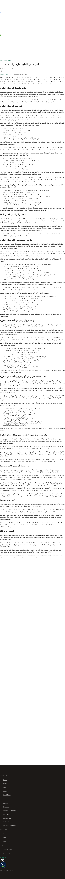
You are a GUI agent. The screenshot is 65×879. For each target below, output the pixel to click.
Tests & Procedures (8, 822)
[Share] (1, 71)
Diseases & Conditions (9, 810)
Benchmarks (5, 2)
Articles (5, 803)
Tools (4, 834)
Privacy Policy (7, 853)
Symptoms (6, 807)
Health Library (7, 795)
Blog (4, 837)
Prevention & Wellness (9, 825)
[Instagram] (3, 860)
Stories (10, 2)
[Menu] (3, 6)
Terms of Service (7, 849)
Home (5, 780)
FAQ (13, 2)
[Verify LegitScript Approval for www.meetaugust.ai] (3, 867)
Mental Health (7, 818)
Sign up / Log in (8, 4)
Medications (6, 814)
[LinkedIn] (2, 860)
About (5, 791)
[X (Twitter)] (0, 860)
